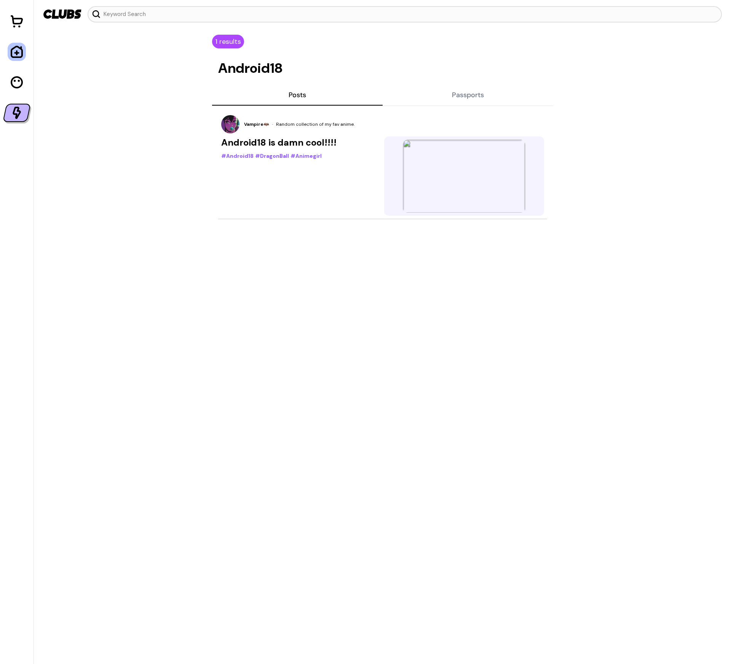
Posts (297, 94)
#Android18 (237, 155)
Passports (468, 94)
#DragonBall (272, 155)
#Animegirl (306, 155)
